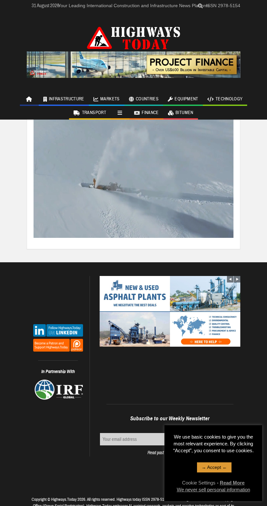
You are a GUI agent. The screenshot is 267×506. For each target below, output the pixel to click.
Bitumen (184, 113)
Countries (147, 99)
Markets (109, 99)
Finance (150, 113)
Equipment (186, 99)
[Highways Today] (133, 37)
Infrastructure (66, 99)
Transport (94, 113)
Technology (229, 99)
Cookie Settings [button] (199, 482)
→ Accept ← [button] (214, 467)
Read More (232, 482)
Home (29, 99)
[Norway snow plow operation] (133, 177)
